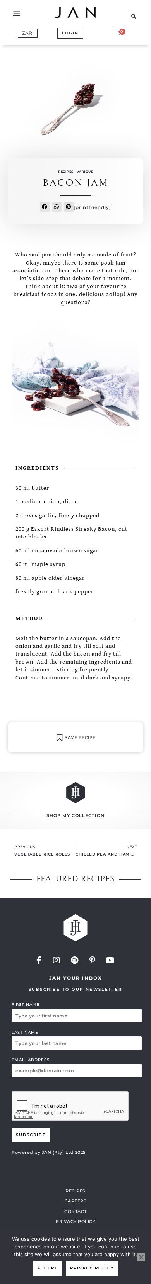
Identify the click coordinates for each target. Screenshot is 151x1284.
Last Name (25, 1032)
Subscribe (31, 1134)
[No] (141, 1257)
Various (85, 171)
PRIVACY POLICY (75, 1221)
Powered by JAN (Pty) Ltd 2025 (49, 1152)
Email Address (31, 1059)
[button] (17, 13)
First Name (26, 1004)
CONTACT (75, 1211)
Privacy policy (92, 1267)
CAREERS (76, 1201)
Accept (47, 1267)
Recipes (66, 171)
